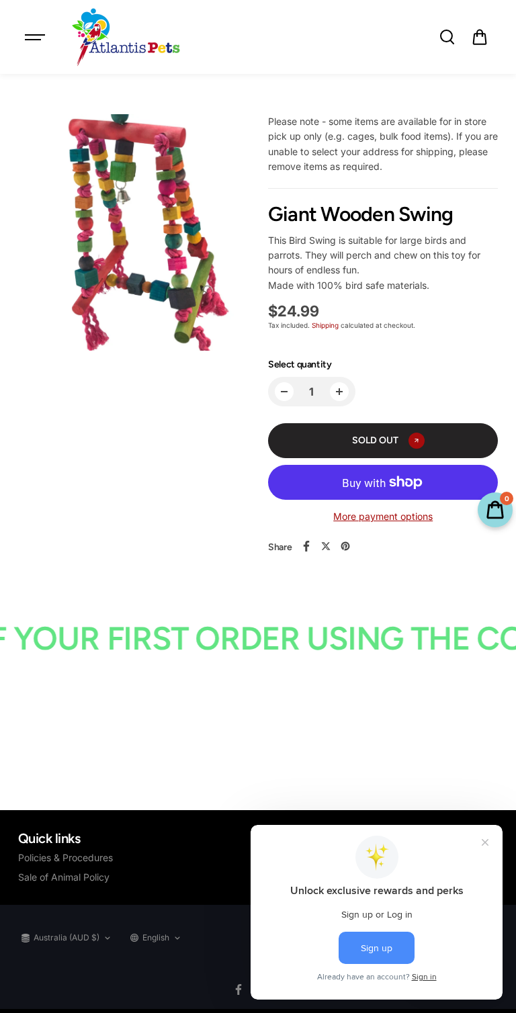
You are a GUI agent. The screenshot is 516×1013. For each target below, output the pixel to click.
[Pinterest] (345, 546)
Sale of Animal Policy (64, 877)
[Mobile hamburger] (36, 37)
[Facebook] (306, 546)
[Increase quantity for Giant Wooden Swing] (339, 391)
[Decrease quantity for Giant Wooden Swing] (284, 391)
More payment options (383, 516)
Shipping (325, 325)
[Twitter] (326, 546)
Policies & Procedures (65, 857)
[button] (479, 37)
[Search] (447, 37)
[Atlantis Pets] (125, 37)
